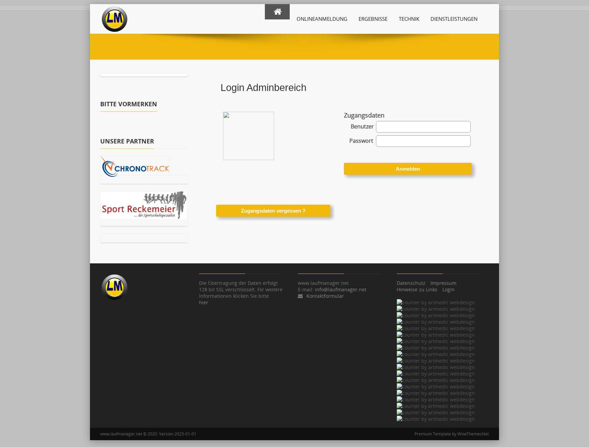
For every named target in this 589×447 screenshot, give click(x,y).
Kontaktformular (325, 296)
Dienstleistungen (454, 18)
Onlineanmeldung (322, 18)
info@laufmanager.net (340, 289)
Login (448, 289)
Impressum (443, 283)
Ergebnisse (373, 18)
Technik (409, 18)
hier (203, 302)
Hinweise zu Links (417, 289)
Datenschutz (411, 283)
